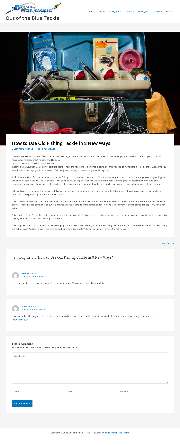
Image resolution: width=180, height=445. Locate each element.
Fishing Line (143, 11)
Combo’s (129, 11)
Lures (89, 11)
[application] (93, 11)
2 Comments (18, 148)
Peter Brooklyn (29, 273)
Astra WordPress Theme (117, 432)
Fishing (29, 148)
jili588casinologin (30, 306)
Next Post (167, 243)
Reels (102, 11)
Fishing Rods (115, 11)
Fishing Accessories (162, 11)
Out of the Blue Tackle (32, 18)
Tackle (37, 148)
